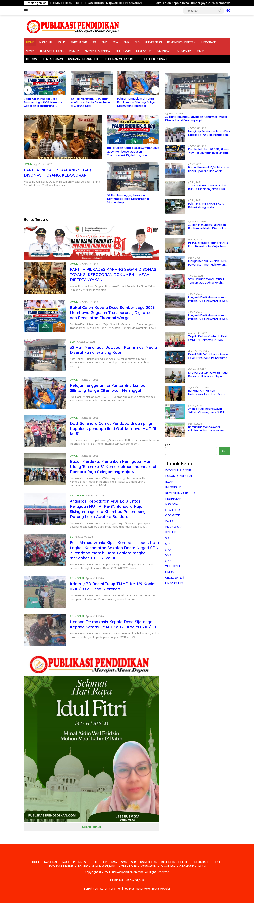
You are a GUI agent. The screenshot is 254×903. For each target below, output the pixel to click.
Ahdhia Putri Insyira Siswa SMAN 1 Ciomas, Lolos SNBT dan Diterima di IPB (206, 410)
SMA (115, 42)
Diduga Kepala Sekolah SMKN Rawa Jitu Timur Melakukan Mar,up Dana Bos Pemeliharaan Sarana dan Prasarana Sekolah (209, 262)
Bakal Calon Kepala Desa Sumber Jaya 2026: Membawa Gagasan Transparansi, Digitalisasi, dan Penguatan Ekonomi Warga (133, 151)
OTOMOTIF (184, 50)
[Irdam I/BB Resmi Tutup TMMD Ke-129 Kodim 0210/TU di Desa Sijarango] (45, 592)
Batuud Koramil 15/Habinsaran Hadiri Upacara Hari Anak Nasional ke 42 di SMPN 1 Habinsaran (208, 169)
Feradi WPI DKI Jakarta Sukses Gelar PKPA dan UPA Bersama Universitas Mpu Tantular (208, 356)
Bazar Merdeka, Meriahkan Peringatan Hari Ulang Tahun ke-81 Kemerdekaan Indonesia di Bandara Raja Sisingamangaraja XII (113, 466)
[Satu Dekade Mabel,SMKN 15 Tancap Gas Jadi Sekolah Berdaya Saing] (175, 281)
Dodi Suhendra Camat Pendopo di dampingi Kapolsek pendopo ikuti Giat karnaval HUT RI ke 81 (138, 102)
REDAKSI (31, 59)
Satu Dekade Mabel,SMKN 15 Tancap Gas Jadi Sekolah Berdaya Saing (206, 280)
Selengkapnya (91, 827)
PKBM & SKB (79, 42)
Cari (167, 445)
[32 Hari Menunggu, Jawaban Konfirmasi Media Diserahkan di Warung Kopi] (45, 83)
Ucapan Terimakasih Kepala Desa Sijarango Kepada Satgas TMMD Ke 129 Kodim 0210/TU (113, 624)
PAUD (61, 42)
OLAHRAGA (164, 50)
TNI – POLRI (123, 50)
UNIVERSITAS (153, 42)
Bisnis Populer (161, 888)
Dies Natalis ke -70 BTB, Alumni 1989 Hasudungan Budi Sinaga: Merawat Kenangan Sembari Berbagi (208, 151)
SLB (137, 42)
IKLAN (200, 50)
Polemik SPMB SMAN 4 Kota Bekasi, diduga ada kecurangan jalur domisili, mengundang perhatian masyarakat (206, 205)
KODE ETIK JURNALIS (154, 59)
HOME (30, 42)
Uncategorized (174, 577)
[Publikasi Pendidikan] (72, 26)
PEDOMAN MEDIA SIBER (120, 59)
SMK (126, 42)
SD (94, 42)
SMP (104, 42)
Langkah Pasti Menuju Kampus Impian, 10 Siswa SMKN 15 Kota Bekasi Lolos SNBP (208, 299)
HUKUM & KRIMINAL (97, 50)
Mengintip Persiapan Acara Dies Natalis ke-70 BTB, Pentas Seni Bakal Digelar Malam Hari (209, 133)
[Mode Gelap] (228, 10)
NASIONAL (46, 42)
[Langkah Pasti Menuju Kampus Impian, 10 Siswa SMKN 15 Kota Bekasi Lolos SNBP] (175, 300)
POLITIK (74, 50)
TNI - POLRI (77, 495)
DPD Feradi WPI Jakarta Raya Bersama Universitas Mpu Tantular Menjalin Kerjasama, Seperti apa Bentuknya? (208, 374)
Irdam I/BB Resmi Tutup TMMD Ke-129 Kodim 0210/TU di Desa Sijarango (113, 586)
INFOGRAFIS (208, 42)
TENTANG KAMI (53, 59)
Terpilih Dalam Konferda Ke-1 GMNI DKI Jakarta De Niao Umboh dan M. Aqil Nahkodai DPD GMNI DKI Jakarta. (207, 338)
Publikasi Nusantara (137, 888)
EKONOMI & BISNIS (52, 50)
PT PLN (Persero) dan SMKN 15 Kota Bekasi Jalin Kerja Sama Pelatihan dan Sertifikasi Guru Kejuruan (208, 244)
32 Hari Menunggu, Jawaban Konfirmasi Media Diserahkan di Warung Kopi (43, 102)
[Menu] (26, 10)
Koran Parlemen (110, 888)
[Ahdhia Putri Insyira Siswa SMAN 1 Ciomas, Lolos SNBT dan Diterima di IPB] (175, 411)
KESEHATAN (143, 50)
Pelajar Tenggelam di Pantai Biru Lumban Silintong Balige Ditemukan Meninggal (89, 102)
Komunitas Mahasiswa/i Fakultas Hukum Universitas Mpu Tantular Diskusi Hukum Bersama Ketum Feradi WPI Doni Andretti (206, 428)
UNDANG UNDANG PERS (83, 59)
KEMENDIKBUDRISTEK (181, 42)
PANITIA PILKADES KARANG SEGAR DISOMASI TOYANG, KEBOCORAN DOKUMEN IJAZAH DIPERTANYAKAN (59, 175)
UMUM (30, 50)
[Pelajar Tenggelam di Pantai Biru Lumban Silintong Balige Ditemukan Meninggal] (92, 83)
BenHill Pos (91, 888)
